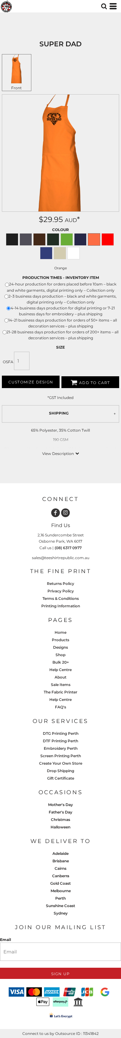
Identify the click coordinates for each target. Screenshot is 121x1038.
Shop (60, 654)
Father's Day (60, 812)
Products (60, 639)
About (60, 677)
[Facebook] (55, 512)
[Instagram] (65, 512)
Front (16, 88)
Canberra (60, 875)
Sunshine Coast (60, 905)
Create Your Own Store (60, 763)
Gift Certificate (60, 778)
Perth (60, 898)
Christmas (60, 819)
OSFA (8, 361)
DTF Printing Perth (60, 741)
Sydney (61, 913)
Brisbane (60, 861)
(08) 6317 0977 (68, 547)
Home (60, 632)
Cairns (60, 868)
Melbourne (61, 890)
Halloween (60, 827)
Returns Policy (60, 583)
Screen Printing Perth (60, 755)
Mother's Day (60, 804)
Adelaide (60, 853)
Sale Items (60, 684)
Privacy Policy (60, 591)
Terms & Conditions (61, 598)
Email (5, 939)
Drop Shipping (60, 770)
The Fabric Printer (60, 692)
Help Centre (60, 669)
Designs (60, 647)
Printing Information (60, 606)
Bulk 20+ (60, 662)
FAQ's (60, 707)
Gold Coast (60, 883)
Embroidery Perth (61, 748)
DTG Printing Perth (60, 733)
